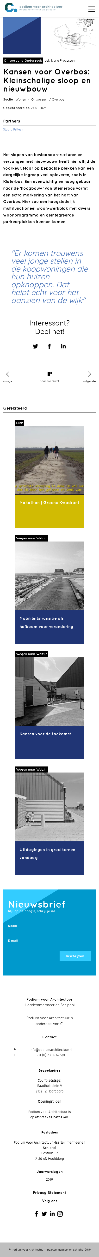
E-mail (13, 940)
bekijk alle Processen (59, 60)
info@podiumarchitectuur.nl (51, 1050)
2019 (49, 1179)
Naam (12, 926)
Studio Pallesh (13, 129)
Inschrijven (75, 956)
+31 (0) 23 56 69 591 (51, 1055)
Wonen (21, 99)
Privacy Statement (49, 1193)
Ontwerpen (39, 99)
